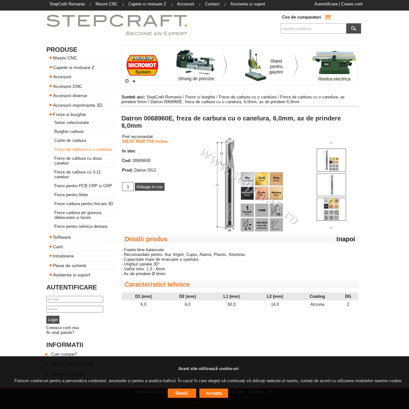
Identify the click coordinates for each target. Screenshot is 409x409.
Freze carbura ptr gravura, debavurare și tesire (78, 215)
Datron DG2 (145, 170)
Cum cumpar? (64, 354)
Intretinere (63, 256)
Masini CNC (65, 57)
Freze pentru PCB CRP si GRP (83, 185)
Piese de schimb (69, 265)
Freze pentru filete (71, 194)
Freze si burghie (69, 114)
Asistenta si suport (71, 274)
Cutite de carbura (70, 140)
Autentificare (326, 4)
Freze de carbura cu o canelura (83, 149)
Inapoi (345, 239)
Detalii (182, 393)
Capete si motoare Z (74, 67)
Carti (58, 246)
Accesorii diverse (70, 95)
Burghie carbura (68, 131)
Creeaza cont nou (62, 327)
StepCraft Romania (163, 97)
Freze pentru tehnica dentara (80, 226)
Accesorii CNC (67, 86)
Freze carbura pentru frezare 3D (83, 203)
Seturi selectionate (71, 122)
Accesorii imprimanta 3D (77, 104)
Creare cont (352, 4)
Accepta (214, 393)
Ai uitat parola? (60, 332)
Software (62, 237)
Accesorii (62, 76)
